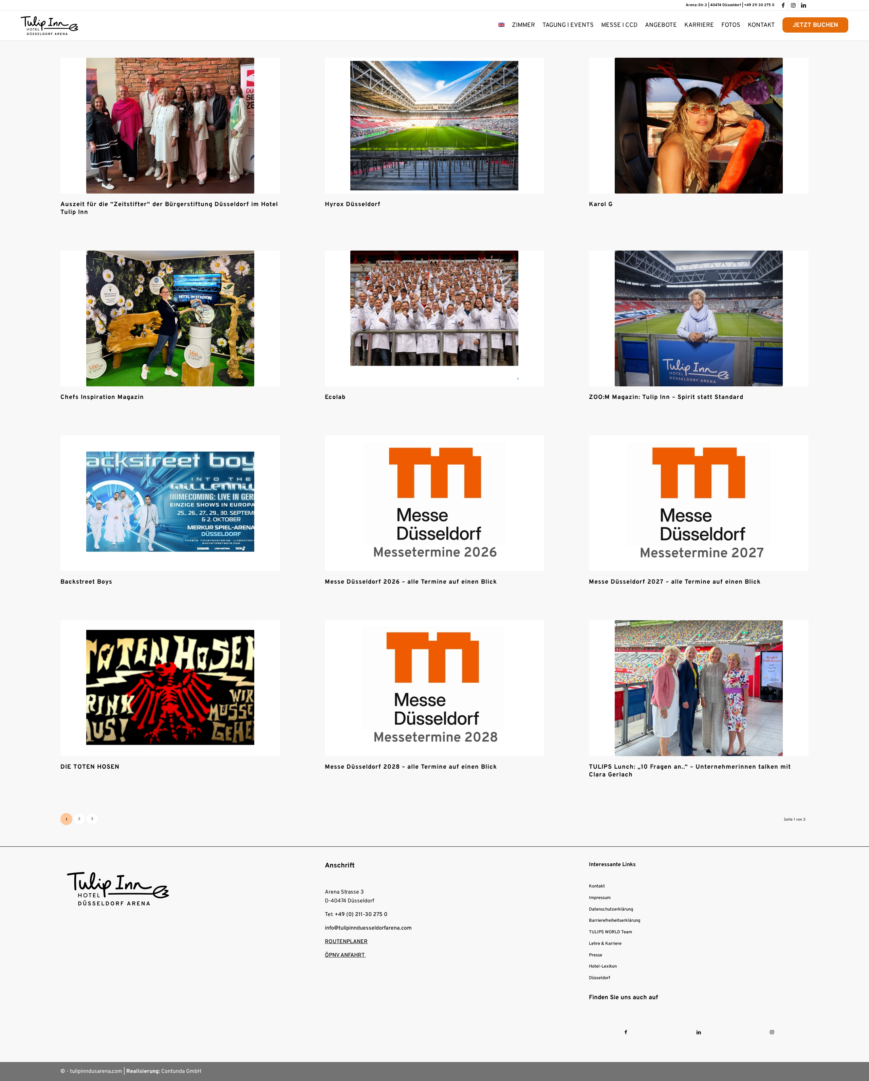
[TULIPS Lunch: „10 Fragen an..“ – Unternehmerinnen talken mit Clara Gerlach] (699, 688)
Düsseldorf (599, 978)
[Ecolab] (434, 318)
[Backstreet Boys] (170, 503)
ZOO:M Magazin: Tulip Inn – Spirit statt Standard (666, 397)
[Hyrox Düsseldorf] (434, 126)
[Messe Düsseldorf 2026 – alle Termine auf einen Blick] (434, 503)
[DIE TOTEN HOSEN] (170, 688)
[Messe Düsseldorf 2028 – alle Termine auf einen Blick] (434, 688)
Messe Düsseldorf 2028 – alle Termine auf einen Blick (411, 767)
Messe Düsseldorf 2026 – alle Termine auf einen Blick (411, 582)
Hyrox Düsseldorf (353, 204)
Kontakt (597, 886)
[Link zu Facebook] (783, 5)
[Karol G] (699, 126)
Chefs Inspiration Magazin (102, 397)
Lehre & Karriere (605, 944)
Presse (595, 955)
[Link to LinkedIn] (699, 1032)
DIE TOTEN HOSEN (89, 767)
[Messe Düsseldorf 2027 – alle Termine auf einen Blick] (699, 503)
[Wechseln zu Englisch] (501, 25)
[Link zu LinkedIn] (803, 5)
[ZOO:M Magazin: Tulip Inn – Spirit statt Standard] (699, 318)
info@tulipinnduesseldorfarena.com (368, 928)
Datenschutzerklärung (611, 909)
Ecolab (335, 397)
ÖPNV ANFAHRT (345, 955)
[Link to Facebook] (625, 1032)
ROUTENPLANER (346, 941)
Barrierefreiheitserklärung (614, 920)
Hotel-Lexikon (603, 966)
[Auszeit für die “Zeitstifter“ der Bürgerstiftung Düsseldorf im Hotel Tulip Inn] (170, 126)
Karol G (601, 204)
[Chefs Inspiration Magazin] (170, 318)
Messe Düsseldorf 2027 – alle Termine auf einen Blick (675, 582)
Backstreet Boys (86, 582)
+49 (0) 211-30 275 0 (361, 914)
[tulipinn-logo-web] (49, 25)
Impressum (600, 898)
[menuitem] (501, 25)
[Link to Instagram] (772, 1032)
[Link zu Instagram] (793, 5)
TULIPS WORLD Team (610, 932)
